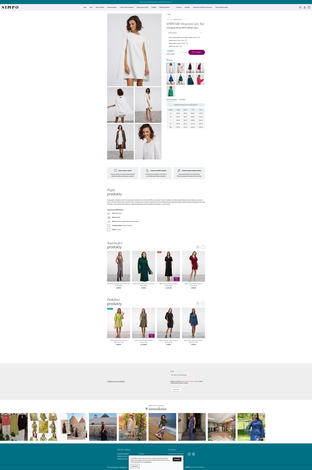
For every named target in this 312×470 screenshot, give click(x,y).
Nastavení (135, 466)
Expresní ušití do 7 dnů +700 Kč (177, 40)
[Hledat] (300, 7)
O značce (141, 453)
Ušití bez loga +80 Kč (175, 46)
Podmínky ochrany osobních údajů (127, 456)
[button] (203, 247)
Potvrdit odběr (176, 389)
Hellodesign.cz (123, 467)
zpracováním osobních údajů (189, 381)
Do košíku (198, 52)
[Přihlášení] (304, 7)
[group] (14, 427)
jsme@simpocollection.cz (176, 453)
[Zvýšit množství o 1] (186, 52)
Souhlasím (177, 459)
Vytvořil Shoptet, (113, 467)
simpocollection (157, 408)
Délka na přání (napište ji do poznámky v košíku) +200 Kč (184, 37)
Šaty (169, 14)
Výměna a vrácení (122, 458)
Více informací (147, 462)
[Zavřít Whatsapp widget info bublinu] (288, 463)
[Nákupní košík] (309, 7)
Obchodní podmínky (123, 453)
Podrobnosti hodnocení (185, 19)
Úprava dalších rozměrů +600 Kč (178, 43)
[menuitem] (85, 7)
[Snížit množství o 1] (180, 52)
